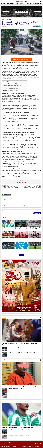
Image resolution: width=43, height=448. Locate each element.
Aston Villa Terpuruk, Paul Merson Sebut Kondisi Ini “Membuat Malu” (8, 250)
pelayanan (10, 127)
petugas (25, 75)
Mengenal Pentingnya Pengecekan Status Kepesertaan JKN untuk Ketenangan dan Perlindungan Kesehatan (21, 251)
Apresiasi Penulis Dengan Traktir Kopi (22, 59)
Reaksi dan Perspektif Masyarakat (11, 88)
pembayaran (13, 72)
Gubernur (34, 64)
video (18, 103)
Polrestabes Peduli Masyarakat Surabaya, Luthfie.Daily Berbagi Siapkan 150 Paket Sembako (19, 344)
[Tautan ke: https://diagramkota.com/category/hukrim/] (40, 360)
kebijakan (15, 64)
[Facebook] (18, 182)
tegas (7, 64)
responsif (28, 164)
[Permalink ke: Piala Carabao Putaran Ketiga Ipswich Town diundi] (8, 234)
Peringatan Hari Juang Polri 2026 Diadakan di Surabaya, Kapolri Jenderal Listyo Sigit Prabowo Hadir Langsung (24, 353)
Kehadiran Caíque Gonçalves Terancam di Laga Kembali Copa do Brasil (7, 228)
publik (25, 118)
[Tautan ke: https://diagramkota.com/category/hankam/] (40, 317)
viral (8, 106)
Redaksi (19, 446)
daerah (10, 136)
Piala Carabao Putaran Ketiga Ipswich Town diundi (7, 239)
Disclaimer (23, 446)
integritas (4, 127)
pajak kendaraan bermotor (25, 64)
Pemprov (23, 115)
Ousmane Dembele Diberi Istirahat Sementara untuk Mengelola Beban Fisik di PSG (34, 251)
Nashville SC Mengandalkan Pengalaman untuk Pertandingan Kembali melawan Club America (32, 186)
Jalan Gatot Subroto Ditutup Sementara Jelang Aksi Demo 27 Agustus (21, 228)
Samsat (36, 65)
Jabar (15, 144)
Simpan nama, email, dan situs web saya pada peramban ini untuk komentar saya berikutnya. (21, 210)
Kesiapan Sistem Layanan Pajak (10, 90)
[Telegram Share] (38, 26)
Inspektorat (5, 115)
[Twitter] (20, 182)
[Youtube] (25, 182)
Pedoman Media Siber (35, 446)
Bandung (15, 67)
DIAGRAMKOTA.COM (7, 62)
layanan (39, 170)
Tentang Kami (15, 446)
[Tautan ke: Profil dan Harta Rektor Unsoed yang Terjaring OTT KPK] (4, 390)
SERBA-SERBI (4, 26)
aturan (10, 68)
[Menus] (2, 1)
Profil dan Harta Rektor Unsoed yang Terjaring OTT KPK (17, 388)
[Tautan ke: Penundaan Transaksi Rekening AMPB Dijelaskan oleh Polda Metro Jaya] (4, 348)
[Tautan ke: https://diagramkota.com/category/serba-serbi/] (40, 401)
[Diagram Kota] (21, 1)
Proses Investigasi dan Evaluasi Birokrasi (12, 85)
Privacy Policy (28, 446)
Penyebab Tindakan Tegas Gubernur (11, 83)
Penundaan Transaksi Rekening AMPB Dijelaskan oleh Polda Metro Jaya (20, 347)
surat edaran (31, 124)
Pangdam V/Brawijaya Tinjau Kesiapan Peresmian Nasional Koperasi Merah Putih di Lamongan (10, 187)
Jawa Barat (27, 62)
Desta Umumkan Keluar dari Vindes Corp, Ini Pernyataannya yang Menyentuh (34, 239)
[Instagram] (22, 182)
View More (21, 255)
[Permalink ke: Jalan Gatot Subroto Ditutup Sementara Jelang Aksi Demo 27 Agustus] (21, 223)
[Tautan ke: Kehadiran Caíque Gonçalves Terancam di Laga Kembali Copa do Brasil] (21, 414)
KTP (34, 71)
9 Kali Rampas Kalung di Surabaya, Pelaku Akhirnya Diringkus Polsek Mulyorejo (19, 386)
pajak (18, 72)
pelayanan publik (26, 161)
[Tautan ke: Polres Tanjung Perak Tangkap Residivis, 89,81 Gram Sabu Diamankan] (4, 395)
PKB (17, 134)
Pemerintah (17, 62)
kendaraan (23, 72)
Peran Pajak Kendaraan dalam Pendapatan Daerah (15, 87)
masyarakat (10, 75)
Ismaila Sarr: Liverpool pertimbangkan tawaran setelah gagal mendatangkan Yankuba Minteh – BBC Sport (20, 239)
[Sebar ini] (34, 26)
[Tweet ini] (36, 26)
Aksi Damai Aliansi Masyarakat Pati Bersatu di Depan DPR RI (34, 228)
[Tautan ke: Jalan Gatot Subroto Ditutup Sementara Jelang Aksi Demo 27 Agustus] (4, 431)
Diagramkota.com (8, 446)
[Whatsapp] (40, 26)
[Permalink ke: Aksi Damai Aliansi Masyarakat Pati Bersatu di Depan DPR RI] (34, 223)
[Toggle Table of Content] (24, 82)
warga (14, 96)
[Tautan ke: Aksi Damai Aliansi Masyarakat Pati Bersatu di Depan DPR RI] (4, 436)
